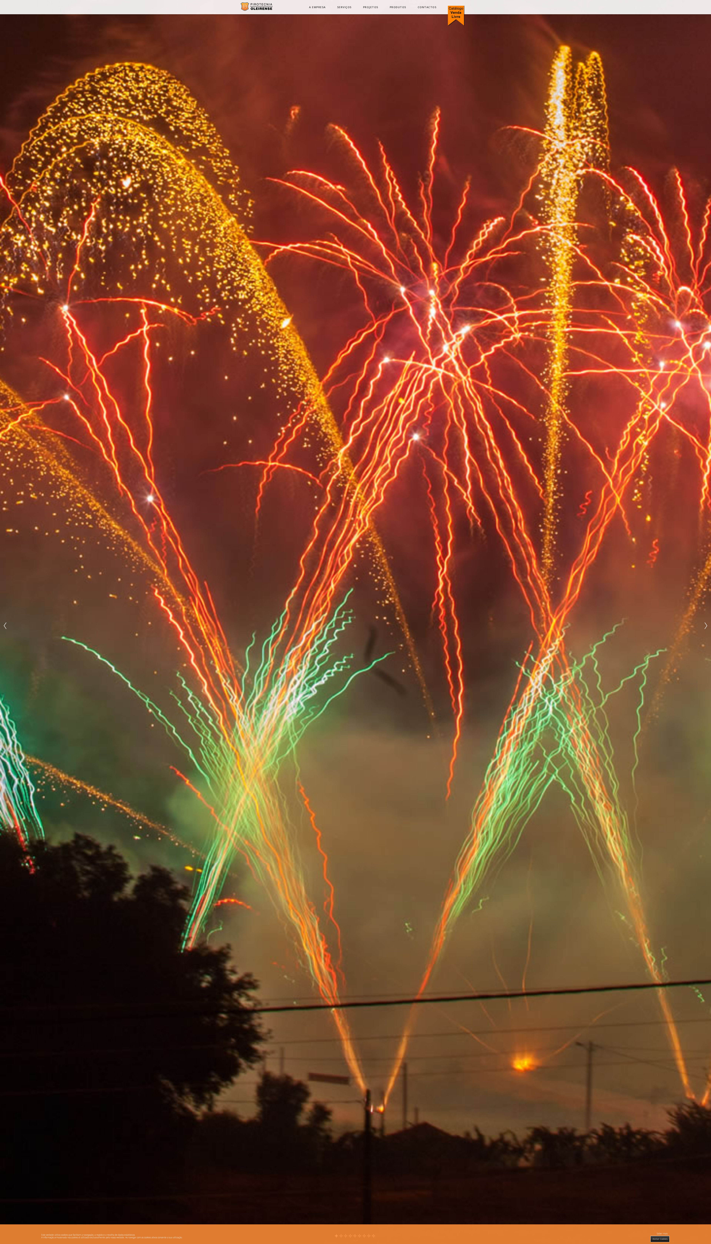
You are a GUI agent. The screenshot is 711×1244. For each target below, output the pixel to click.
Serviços (344, 7)
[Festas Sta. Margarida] (257, 9)
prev (5, 625)
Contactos (427, 7)
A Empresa (317, 7)
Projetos (370, 7)
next (706, 625)
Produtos (398, 7)
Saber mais (662, 1233)
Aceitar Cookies (659, 1238)
